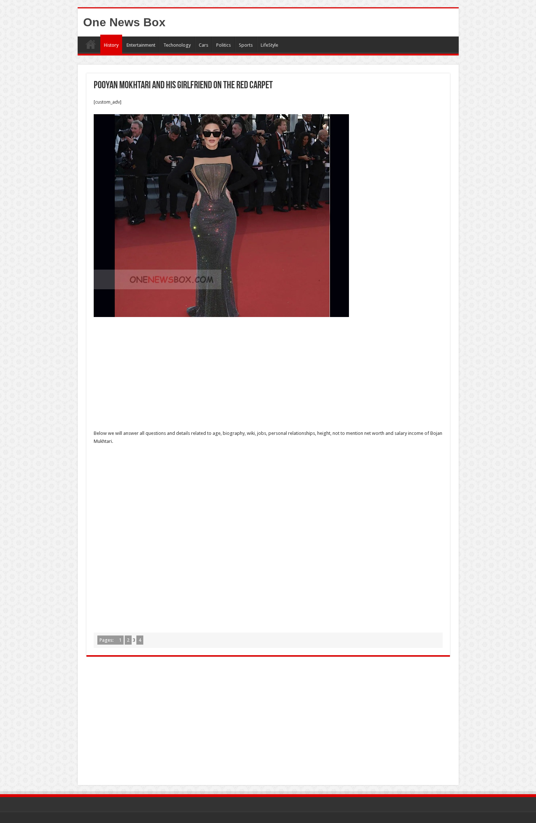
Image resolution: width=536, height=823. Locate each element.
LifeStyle (269, 45)
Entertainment (141, 45)
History (111, 45)
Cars (203, 45)
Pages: (107, 640)
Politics (223, 45)
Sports (246, 45)
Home (90, 44)
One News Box (124, 22)
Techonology (177, 45)
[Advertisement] (268, 375)
